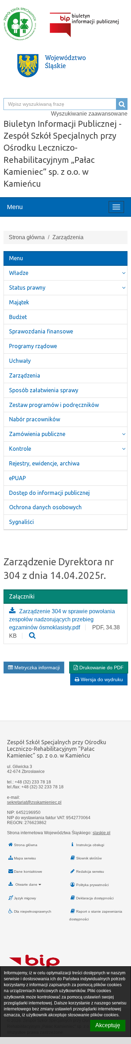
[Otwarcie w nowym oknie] (32, 636)
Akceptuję (107, 1025)
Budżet (18, 317)
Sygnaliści (21, 522)
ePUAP (17, 478)
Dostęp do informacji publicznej (49, 493)
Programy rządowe (33, 346)
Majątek (19, 302)
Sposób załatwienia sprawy (43, 390)
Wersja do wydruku (101, 679)
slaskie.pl (101, 832)
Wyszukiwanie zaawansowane (89, 114)
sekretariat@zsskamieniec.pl (34, 802)
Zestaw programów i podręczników (54, 405)
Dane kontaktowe (28, 871)
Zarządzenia (24, 375)
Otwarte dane (26, 884)
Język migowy (25, 898)
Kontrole (20, 448)
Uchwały (20, 361)
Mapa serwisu (25, 858)
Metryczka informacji (36, 667)
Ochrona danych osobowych (45, 507)
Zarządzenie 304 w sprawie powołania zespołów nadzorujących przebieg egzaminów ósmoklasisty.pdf (62, 619)
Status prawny (27, 287)
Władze (18, 273)
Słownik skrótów (89, 858)
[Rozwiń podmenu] (123, 273)
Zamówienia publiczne (37, 434)
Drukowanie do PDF (101, 667)
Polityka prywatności (92, 885)
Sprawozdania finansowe (41, 331)
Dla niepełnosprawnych (32, 911)
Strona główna (27, 237)
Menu (15, 206)
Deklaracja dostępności (95, 898)
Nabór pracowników (34, 419)
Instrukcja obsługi (90, 845)
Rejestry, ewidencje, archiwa (44, 463)
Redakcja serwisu (90, 871)
